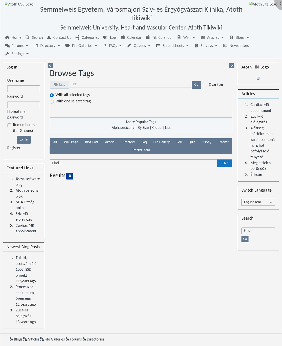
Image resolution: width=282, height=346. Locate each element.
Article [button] (110, 142)
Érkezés (256, 175)
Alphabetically (123, 128)
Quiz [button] (192, 142)
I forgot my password (16, 114)
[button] (186, 38)
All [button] (55, 142)
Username (15, 81)
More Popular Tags (141, 122)
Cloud (156, 128)
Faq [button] (144, 142)
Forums (76, 339)
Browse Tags (72, 73)
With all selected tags (73, 95)
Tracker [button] (223, 142)
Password (15, 96)
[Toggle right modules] (231, 65)
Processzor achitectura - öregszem (26, 293)
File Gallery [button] (161, 142)
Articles (33, 339)
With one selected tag (73, 101)
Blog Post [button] (91, 142)
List (168, 128)
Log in (23, 139)
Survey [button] (206, 142)
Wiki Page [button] (71, 142)
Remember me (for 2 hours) (25, 128)
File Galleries (55, 339)
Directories (95, 339)
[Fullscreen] (279, 4)
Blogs (18, 339)
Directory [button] (128, 142)
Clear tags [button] (216, 85)
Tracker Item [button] (141, 150)
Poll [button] (179, 142)
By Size (143, 128)
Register (13, 148)
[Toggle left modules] (50, 65)
